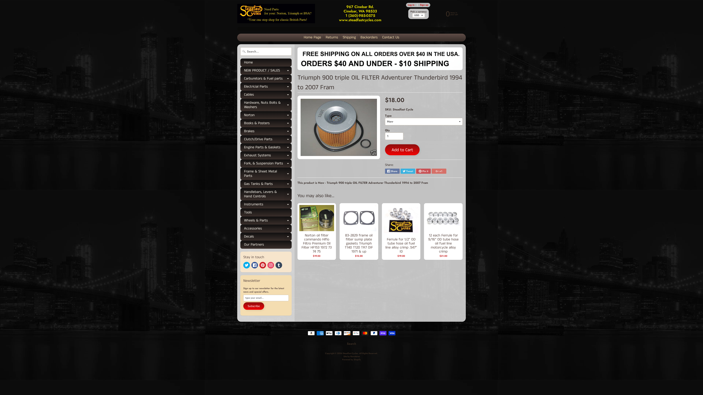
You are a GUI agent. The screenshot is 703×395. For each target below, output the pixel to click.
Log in (411, 5)
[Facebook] (254, 265)
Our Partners (254, 244)
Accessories (268, 229)
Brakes (268, 132)
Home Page (312, 37)
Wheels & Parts (268, 221)
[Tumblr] (279, 265)
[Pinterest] (262, 265)
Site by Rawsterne (351, 356)
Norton (268, 115)
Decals (268, 237)
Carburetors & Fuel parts (268, 79)
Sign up (424, 5)
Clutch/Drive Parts (268, 140)
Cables (268, 95)
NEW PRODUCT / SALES (268, 71)
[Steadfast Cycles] (276, 13)
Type (388, 116)
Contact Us (390, 37)
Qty (387, 130)
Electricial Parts (268, 87)
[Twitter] (246, 265)
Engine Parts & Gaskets (268, 148)
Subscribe (254, 306)
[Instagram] (270, 265)
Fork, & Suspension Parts (268, 164)
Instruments (268, 205)
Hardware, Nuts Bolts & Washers (268, 105)
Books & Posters (268, 124)
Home (248, 62)
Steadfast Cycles (350, 353)
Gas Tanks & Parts (268, 184)
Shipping (349, 37)
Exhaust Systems (268, 156)
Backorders (369, 37)
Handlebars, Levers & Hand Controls (268, 194)
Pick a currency (418, 11)
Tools (248, 212)
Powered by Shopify (351, 359)
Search (351, 344)
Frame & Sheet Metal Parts (268, 174)
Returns (332, 37)
